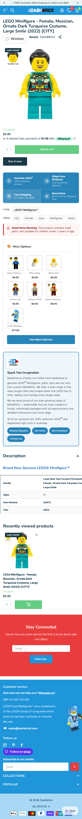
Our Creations (59, 430)
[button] (4, 3)
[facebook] (22, 744)
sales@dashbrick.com (23, 728)
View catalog (5, 10)
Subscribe (41, 659)
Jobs (41, 218)
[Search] (12, 10)
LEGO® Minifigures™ (26, 209)
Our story (40, 430)
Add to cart (47, 149)
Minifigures (56, 218)
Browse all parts (19, 430)
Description (14, 456)
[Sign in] (62, 10)
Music (71, 218)
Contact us (16, 438)
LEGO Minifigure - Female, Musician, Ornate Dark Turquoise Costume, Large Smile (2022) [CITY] (20, 580)
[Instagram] (4, 745)
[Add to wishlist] (36, 535)
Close (41, 776)
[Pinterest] (13, 745)
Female (29, 218)
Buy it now (15, 161)
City (16, 218)
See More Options (41, 339)
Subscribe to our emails (18, 759)
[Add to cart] (28, 604)
